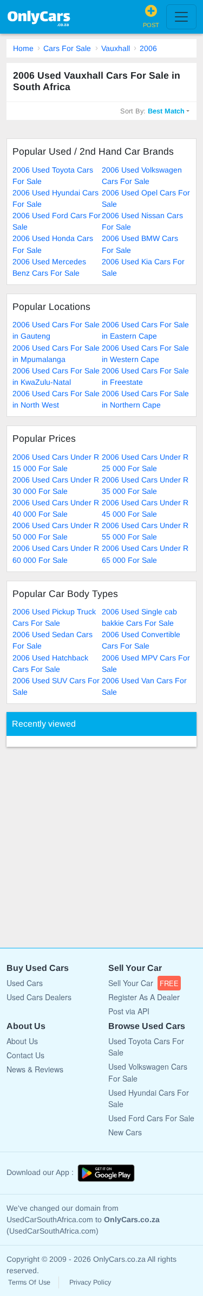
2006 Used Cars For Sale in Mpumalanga (56, 354)
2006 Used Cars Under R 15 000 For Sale (55, 463)
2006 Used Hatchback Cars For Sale (50, 663)
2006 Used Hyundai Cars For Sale (55, 198)
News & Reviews (34, 1069)
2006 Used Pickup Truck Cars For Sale (54, 617)
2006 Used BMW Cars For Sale (140, 244)
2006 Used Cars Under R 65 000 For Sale (145, 554)
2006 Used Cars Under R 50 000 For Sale (55, 531)
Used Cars (24, 982)
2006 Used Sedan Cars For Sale (52, 640)
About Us (22, 1040)
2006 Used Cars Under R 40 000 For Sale (55, 508)
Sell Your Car (143, 982)
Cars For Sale (67, 48)
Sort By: (152, 111)
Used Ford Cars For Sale (151, 1118)
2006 (148, 48)
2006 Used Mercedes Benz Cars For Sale (49, 267)
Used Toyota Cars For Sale (146, 1046)
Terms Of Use (29, 1282)
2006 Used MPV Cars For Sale (146, 663)
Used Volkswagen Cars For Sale (147, 1072)
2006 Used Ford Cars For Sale (56, 221)
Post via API (128, 1011)
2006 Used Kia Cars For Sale (143, 267)
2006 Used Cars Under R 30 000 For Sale (55, 485)
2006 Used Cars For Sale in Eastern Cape (145, 330)
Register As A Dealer (144, 997)
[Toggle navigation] (181, 16)
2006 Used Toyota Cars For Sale (52, 176)
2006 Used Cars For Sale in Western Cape (145, 354)
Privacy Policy (90, 1282)
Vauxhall (115, 48)
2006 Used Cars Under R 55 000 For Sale (145, 531)
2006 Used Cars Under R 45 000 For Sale (145, 508)
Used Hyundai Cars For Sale (148, 1098)
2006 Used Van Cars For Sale (144, 686)
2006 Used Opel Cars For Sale (146, 198)
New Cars (125, 1132)
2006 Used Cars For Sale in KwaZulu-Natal (56, 376)
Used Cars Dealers (38, 997)
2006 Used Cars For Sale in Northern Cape (145, 399)
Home (23, 48)
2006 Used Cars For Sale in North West (56, 399)
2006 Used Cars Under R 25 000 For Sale (145, 463)
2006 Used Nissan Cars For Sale (142, 221)
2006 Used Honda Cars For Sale (52, 244)
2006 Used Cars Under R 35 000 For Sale (145, 485)
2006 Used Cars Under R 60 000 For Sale (55, 554)
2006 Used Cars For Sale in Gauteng (56, 330)
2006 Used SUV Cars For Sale (56, 686)
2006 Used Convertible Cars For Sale (141, 640)
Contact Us (25, 1055)
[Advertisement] (101, 842)
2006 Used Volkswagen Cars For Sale (142, 176)
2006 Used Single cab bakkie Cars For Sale (139, 617)
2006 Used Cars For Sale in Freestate (145, 376)
